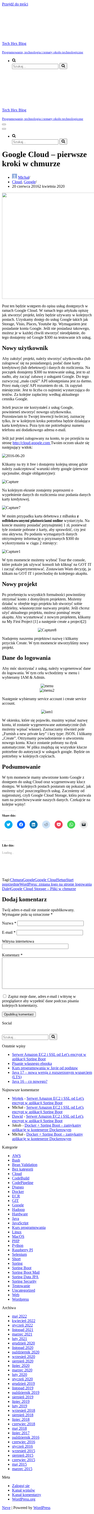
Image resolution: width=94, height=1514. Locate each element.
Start (69, 880)
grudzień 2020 (23, 1343)
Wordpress (20, 1299)
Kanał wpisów (23, 1490)
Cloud (17, 182)
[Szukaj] (63, 66)
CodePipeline (22, 1182)
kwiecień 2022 (23, 1321)
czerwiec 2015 (23, 1460)
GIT (15, 1200)
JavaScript (20, 1223)
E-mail (9, 932)
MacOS (18, 1236)
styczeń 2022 (22, 1325)
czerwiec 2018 (23, 1424)
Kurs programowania (29, 1227)
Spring (17, 1263)
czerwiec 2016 (23, 1442)
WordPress (41, 1508)
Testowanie (21, 1286)
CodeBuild (20, 1178)
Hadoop (18, 1209)
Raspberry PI (22, 1250)
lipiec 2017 (21, 1433)
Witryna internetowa (18, 941)
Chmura (16, 880)
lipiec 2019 (21, 1401)
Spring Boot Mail (26, 1272)
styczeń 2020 (22, 1379)
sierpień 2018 (22, 1415)
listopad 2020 (22, 1348)
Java (15, 1218)
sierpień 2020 (22, 1361)
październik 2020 (25, 1352)
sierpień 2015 (22, 1455)
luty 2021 (19, 1339)
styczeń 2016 (22, 1446)
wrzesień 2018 (23, 1410)
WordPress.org (23, 1499)
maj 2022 (19, 1316)
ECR (16, 1196)
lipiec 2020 (21, 1365)
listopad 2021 (22, 1330)
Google (30, 182)
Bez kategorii (22, 1169)
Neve (6, 1508)
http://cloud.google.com (32, 443)
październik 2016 (25, 1437)
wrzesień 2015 (23, 1451)
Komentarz (12, 955)
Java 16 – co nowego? (29, 1081)
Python (17, 1245)
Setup (61, 880)
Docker (18, 1191)
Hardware (20, 1214)
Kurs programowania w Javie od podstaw (45, 1068)
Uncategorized (23, 1290)
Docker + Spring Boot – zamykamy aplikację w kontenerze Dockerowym (46, 1127)
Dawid (17, 1116)
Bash (16, 1160)
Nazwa (9, 923)
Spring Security (24, 1281)
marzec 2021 (22, 1334)
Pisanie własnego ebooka (32, 1063)
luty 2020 (19, 1374)
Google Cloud (46, 880)
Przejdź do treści (15, 4)
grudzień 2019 (23, 1383)
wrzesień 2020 (23, 1356)
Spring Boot (21, 1268)
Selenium (19, 1254)
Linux (17, 1232)
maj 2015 (19, 1464)
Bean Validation (24, 1165)
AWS (16, 1156)
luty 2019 (19, 1406)
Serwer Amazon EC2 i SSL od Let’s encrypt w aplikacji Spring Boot (48, 1100)
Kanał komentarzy (26, 1495)
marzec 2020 (22, 1370)
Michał (23, 177)
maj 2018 (19, 1428)
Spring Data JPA (25, 1277)
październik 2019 (25, 1392)
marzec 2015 (22, 1469)
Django (18, 1187)
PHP (16, 1241)
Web (15, 1295)
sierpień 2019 (22, 1397)
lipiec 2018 (21, 1419)
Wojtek (17, 1098)
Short (16, 1259)
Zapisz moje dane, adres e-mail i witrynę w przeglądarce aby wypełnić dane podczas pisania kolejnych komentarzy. (40, 1001)
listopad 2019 (22, 1388)
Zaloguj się (21, 1486)
